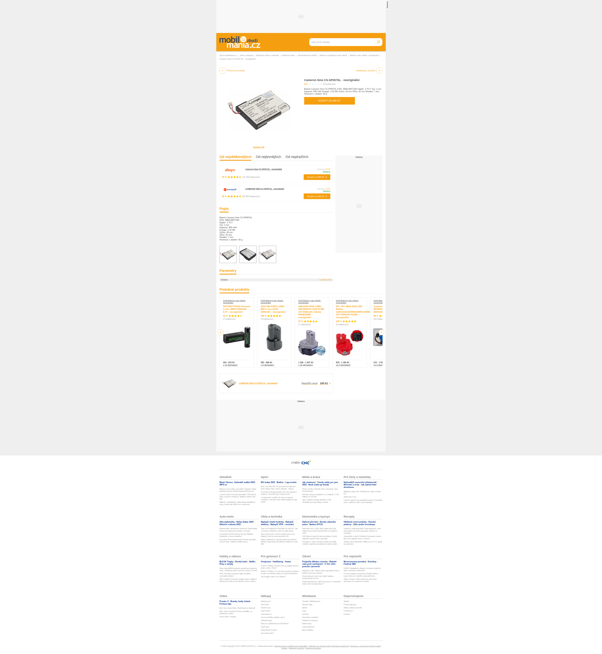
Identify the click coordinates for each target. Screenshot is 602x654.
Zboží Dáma (265, 611)
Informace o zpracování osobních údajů (365, 646)
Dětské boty (307, 623)
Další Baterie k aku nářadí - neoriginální (234, 302)
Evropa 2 (347, 614)
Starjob (346, 601)
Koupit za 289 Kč (329, 100)
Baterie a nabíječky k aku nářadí (333, 55)
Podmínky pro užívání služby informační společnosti (329, 646)
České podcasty (350, 604)
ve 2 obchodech (343, 365)
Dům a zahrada (246, 55)
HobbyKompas (266, 620)
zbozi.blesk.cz (266, 614)
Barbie (304, 608)
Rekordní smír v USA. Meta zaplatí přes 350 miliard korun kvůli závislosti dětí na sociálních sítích (319, 531)
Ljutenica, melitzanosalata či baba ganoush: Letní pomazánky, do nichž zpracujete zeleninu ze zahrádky (362, 531)
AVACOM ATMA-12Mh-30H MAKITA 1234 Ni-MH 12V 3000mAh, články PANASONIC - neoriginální (311, 312)
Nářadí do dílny (288, 55)
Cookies (284, 648)
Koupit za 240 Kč (315, 196)
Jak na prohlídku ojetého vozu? (273, 617)
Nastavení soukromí (296, 648)
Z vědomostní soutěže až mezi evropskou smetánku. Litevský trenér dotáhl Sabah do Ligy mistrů (279, 500)
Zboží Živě (265, 604)
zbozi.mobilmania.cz (228, 55)
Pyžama (305, 614)
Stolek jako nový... (351, 497)
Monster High (307, 604)
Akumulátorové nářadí (307, 55)
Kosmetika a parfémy (310, 617)
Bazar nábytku (307, 630)
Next (381, 332)
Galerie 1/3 (258, 147)
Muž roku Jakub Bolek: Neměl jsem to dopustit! (237, 608)
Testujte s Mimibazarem (311, 601)
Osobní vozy (266, 608)
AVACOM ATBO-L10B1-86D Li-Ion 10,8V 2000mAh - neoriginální (273, 309)
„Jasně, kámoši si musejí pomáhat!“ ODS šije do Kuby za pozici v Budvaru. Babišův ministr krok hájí (237, 497)
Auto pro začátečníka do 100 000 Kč (275, 623)
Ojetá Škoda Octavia (269, 630)
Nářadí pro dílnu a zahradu (267, 55)
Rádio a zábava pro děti (353, 608)
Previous (220, 332)
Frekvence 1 (348, 611)
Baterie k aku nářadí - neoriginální (364, 55)
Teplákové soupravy (310, 620)
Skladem (326, 172)
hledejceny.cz (266, 601)
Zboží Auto (265, 627)
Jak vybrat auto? (267, 633)
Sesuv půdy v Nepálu (227, 617)
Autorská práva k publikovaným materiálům (291, 646)
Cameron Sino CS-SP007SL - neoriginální (331, 80)
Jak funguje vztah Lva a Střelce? (273, 577)
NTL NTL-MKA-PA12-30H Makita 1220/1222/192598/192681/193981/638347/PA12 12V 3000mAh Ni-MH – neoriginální (360, 312)
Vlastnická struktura (313, 648)
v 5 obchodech (267, 365)
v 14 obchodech (230, 365)
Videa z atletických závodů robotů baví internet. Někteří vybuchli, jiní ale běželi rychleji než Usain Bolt (279, 542)
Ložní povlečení (308, 627)
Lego (304, 611)
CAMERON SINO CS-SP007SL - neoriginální (264, 189)
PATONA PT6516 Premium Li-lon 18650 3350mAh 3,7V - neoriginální (236, 309)
